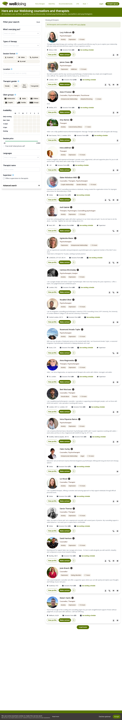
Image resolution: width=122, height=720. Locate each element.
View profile (52, 55)
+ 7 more (87, 575)
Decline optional (104, 717)
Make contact (65, 55)
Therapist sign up (112, 4)
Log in (101, 4)
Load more (83, 627)
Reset (38, 22)
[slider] (4, 141)
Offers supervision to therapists (16, 178)
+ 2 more (98, 99)
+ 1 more (88, 127)
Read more (55, 716)
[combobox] (21, 73)
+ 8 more (81, 426)
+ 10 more (83, 69)
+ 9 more (81, 39)
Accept (116, 717)
